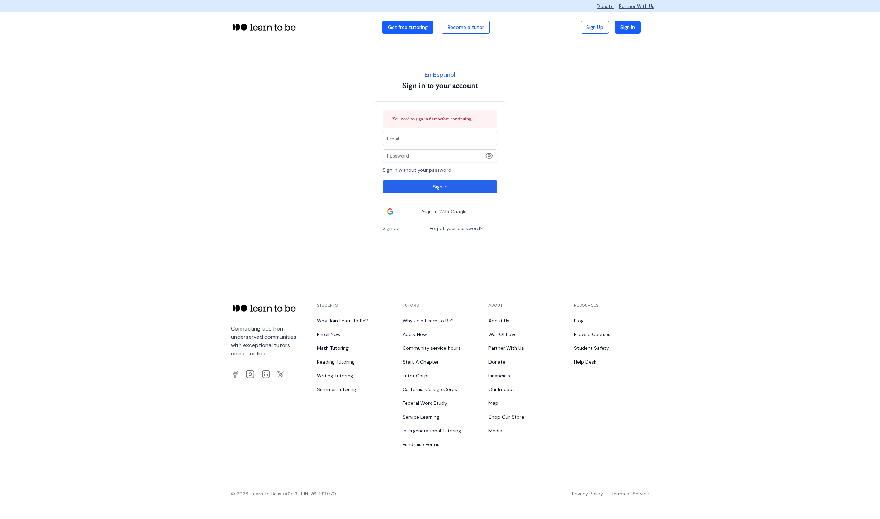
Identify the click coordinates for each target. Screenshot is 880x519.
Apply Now (415, 334)
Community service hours (432, 348)
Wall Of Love (502, 334)
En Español (440, 75)
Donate (605, 6)
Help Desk (585, 362)
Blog (579, 320)
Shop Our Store (506, 417)
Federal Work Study (425, 403)
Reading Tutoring (336, 362)
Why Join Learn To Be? (342, 320)
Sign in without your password (417, 170)
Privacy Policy (587, 493)
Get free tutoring (408, 27)
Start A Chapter (421, 362)
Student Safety (591, 348)
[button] (440, 211)
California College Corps (430, 389)
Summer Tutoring (336, 389)
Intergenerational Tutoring (432, 431)
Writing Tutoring (335, 375)
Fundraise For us (421, 444)
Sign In (627, 27)
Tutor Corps (416, 375)
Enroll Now (329, 334)
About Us (498, 320)
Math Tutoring (333, 348)
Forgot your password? (456, 228)
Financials (499, 375)
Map (493, 403)
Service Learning (421, 417)
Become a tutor (466, 27)
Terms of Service (630, 493)
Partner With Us (636, 6)
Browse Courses (592, 334)
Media (495, 431)
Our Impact (501, 389)
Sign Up (594, 27)
